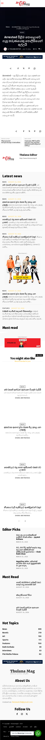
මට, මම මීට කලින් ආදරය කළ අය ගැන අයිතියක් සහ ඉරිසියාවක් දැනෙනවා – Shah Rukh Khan (28, 550)
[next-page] (25, 521)
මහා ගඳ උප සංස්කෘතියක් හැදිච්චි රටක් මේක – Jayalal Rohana (28, 537)
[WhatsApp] (34, 68)
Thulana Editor (15, 49)
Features (6, 308)
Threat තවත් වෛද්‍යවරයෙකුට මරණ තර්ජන (10, 141)
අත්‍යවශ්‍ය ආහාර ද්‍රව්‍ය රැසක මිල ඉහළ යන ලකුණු (22, 428)
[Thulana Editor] (6, 49)
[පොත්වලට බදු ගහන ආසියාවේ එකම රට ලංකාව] (22, 453)
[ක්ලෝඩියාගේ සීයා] (8, 598)
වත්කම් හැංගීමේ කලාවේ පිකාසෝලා (17, 311)
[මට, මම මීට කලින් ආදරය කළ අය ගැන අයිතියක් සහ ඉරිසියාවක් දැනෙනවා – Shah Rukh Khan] (8, 551)
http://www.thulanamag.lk (28, 158)
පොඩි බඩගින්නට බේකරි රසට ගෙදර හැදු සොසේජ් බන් (28, 583)
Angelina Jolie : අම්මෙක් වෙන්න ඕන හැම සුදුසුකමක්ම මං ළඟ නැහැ (28, 563)
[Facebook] (18, 68)
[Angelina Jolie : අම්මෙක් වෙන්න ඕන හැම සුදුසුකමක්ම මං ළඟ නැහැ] (8, 565)
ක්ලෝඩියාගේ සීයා (24, 595)
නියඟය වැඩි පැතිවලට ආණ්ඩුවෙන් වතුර (19, 237)
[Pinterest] (29, 68)
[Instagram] (22, 714)
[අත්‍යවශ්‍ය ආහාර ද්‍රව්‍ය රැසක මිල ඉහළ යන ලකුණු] (22, 413)
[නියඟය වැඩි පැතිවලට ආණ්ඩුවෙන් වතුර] (22, 493)
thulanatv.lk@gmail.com (22, 702)
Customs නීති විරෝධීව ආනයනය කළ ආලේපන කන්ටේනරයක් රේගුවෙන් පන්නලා (32, 143)
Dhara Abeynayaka (22, 398)
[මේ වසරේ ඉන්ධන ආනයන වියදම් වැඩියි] (22, 375)
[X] (23, 68)
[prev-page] (19, 521)
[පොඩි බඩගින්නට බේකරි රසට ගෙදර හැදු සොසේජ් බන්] (8, 586)
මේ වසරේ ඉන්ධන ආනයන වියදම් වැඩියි (19, 185)
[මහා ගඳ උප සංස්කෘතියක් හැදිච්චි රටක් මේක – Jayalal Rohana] (8, 538)
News (8, 27)
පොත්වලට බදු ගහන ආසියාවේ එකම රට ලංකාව (22, 468)
